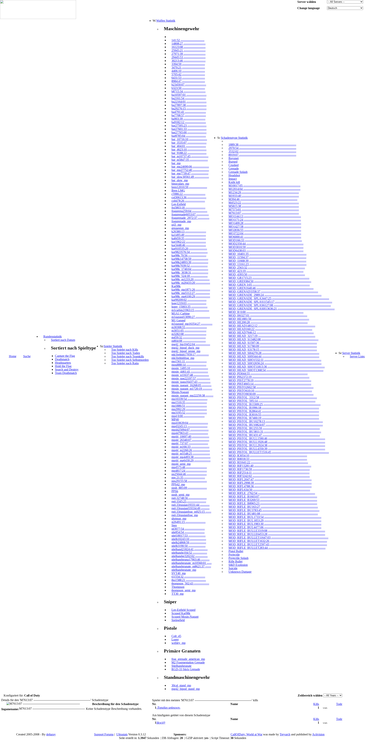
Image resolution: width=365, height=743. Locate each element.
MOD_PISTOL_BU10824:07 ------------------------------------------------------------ (276, 424)
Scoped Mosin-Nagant (184, 616)
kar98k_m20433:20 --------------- (190, 282)
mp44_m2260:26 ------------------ (190, 450)
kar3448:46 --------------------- (188, 245)
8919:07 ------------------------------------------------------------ (262, 154)
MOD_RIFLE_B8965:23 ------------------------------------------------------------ (273, 503)
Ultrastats (122, 734)
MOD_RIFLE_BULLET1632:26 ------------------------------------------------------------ (278, 541)
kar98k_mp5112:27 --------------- (190, 293)
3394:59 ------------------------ (188, 64)
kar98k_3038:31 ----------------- (189, 272)
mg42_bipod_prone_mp (185, 351)
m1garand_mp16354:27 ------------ (191, 323)
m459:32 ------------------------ (188, 337)
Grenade (234, 168)
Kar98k (176, 286)
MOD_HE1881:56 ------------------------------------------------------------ (269, 318)
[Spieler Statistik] (101, 346)
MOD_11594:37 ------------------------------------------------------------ (267, 257)
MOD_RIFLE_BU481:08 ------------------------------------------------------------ (273, 513)
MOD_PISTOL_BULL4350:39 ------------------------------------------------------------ (277, 448)
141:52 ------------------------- (187, 40)
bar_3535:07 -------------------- (188, 142)
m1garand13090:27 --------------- (190, 317)
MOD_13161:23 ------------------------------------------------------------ (267, 264)
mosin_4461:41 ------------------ (189, 371)
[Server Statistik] (340, 352)
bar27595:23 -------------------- (188, 125)
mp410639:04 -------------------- (189, 422)
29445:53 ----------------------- (188, 57)
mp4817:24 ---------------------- (189, 470)
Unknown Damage (240, 571)
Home (12, 356)
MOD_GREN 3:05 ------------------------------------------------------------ (269, 284)
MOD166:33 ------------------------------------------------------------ (265, 240)
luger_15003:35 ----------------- (189, 306)
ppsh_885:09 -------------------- (189, 487)
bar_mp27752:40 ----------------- (190, 170)
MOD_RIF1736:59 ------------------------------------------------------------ (269, 469)
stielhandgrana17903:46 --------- (190, 559)
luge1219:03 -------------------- (188, 303)
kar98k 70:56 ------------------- (188, 255)
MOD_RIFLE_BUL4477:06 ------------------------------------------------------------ (275, 527)
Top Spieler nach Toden (125, 353)
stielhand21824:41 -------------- (189, 549)
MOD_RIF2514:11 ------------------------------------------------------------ (269, 472)
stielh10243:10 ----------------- (188, 539)
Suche (27, 356)
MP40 (175, 419)
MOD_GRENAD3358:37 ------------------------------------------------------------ (273, 291)
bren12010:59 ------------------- (189, 187)
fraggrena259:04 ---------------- (189, 211)
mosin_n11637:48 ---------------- (190, 375)
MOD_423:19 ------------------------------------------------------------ (266, 271)
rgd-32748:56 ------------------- (189, 498)
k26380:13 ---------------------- (188, 231)
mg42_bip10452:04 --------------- (190, 344)
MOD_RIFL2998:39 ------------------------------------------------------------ (270, 482)
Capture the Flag (65, 355)
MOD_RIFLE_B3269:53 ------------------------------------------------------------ (273, 500)
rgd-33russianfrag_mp (184, 515)
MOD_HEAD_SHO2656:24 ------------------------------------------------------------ (275, 363)
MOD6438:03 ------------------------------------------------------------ (266, 250)
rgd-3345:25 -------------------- (188, 501)
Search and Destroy (67, 369)
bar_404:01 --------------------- (188, 146)
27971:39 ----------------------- (188, 53)
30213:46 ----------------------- (188, 60)
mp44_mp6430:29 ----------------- (190, 460)
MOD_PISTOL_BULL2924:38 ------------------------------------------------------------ (277, 445)
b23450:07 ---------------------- (188, 84)
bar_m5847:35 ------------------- (189, 159)
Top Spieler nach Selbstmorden (130, 359)
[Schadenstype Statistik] (218, 137)
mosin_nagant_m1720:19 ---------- (191, 388)
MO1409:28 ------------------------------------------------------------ (265, 223)
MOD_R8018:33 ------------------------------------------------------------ (268, 459)
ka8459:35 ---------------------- (188, 238)
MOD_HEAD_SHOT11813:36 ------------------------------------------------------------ (277, 366)
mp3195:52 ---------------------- (189, 412)
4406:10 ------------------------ (188, 71)
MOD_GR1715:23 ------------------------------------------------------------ (269, 277)
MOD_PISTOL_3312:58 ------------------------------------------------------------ (273, 397)
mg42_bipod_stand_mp (185, 688)
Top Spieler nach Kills (124, 349)
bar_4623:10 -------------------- (188, 149)
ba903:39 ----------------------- (188, 118)
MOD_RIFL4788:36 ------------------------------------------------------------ (270, 486)
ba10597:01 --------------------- (188, 94)
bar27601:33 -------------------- (188, 129)
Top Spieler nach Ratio (125, 363)
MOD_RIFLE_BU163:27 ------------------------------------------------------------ (273, 506)
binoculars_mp (180, 183)
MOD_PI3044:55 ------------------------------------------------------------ (268, 373)
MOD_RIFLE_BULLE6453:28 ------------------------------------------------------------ (277, 534)
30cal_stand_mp (181, 685)
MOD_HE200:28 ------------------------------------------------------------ (268, 322)
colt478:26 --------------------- (188, 200)
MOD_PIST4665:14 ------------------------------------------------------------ (270, 383)
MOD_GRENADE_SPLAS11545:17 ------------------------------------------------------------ (280, 301)
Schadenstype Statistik (234, 137)
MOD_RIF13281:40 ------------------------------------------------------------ (270, 465)
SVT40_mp (178, 573)
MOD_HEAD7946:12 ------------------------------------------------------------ (271, 332)
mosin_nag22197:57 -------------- (190, 378)
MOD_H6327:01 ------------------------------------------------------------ (268, 315)
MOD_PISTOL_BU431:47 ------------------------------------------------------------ (274, 435)
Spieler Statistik (113, 346)
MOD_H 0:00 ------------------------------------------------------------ (266, 312)
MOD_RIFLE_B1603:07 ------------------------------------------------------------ (273, 496)
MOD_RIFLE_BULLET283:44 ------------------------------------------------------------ (277, 547)
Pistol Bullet (236, 551)
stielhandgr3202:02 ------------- (189, 556)
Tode (339, 704)
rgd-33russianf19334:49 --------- (190, 508)
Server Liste (357, 356)
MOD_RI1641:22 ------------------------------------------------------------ (268, 462)
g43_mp (176, 224)
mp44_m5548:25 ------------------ (190, 453)
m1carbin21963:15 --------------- (190, 310)
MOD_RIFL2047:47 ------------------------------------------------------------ (270, 479)
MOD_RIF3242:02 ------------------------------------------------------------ (269, 476)
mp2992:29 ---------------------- (189, 409)
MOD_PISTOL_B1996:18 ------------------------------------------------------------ (274, 407)
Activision (318, 734)
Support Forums (103, 734)
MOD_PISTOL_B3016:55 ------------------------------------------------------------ (274, 414)
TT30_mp (177, 593)
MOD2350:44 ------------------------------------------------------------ (266, 243)
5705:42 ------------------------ (188, 74)
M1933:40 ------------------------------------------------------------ (264, 195)
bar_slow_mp (179, 180)
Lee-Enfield (178, 204)
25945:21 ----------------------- (188, 50)
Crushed (234, 165)
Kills (316, 704)
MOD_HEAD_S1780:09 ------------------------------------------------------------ (273, 346)
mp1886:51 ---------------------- (189, 405)
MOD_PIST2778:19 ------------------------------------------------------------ (270, 380)
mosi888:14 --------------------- (188, 364)
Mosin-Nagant (180, 392)
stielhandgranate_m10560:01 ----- (191, 563)
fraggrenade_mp (181, 221)
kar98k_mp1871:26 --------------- (190, 289)
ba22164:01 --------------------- (188, 101)
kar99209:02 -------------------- (188, 299)
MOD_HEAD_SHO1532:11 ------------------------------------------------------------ (275, 359)
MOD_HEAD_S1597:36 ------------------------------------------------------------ (273, 342)
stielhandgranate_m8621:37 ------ (191, 566)
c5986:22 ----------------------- (188, 194)
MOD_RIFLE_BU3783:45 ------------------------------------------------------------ (274, 510)
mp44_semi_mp (181, 463)
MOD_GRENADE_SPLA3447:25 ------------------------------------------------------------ (279, 298)
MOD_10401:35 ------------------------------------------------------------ (267, 254)
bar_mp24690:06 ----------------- (190, 166)
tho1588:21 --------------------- (188, 580)
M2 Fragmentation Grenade (188, 662)
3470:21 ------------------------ (188, 67)
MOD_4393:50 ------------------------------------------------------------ (267, 274)
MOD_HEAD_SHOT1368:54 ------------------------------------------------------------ (276, 370)
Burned (233, 161)
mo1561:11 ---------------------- (189, 361)
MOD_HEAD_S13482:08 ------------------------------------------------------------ (273, 339)
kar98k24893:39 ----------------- (189, 262)
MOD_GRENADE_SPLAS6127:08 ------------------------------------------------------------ (280, 305)
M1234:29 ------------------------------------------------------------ (264, 192)
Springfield (178, 620)
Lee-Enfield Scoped (183, 609)
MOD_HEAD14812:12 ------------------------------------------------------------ (272, 325)
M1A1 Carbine (180, 313)
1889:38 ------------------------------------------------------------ (262, 144)
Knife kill (234, 182)
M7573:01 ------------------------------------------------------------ (264, 209)
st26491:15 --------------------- (188, 522)
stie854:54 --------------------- (188, 532)
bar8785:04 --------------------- (188, 135)
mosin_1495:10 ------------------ (189, 368)
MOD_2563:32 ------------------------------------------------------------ (267, 267)
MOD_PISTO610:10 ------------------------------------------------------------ (270, 390)
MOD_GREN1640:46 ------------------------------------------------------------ (271, 288)
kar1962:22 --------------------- (188, 241)
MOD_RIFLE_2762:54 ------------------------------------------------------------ (272, 493)
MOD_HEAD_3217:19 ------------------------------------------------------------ (272, 336)
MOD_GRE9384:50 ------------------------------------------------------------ (270, 281)
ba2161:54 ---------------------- (188, 98)
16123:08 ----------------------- (188, 47)
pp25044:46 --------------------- (189, 474)
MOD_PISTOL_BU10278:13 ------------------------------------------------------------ (276, 421)
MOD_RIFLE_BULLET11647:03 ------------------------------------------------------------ (278, 537)
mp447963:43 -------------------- (189, 433)
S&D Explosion (238, 564)
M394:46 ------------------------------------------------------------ (263, 199)
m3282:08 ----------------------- (188, 334)
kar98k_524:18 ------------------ (189, 276)
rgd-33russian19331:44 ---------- (190, 504)
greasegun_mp (180, 228)
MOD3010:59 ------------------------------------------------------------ (266, 247)
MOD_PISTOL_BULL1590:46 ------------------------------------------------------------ (277, 438)
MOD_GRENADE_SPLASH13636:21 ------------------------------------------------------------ (282, 308)
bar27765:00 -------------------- (188, 132)
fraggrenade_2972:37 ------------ (190, 217)
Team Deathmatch (66, 373)
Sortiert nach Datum (63, 340)
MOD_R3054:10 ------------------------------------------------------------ (268, 455)
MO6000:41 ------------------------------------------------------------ (265, 236)
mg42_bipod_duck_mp (185, 347)
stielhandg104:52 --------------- (189, 552)
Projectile (234, 554)
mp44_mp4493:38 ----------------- (190, 457)
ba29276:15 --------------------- (188, 108)
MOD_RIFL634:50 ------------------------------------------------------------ (269, 489)
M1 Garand (178, 320)
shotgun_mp (178, 518)
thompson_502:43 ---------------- (190, 583)
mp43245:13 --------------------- (189, 426)
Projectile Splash (238, 558)
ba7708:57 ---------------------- (188, 115)
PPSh (174, 491)
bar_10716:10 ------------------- (189, 139)
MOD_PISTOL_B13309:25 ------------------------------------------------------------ (275, 404)
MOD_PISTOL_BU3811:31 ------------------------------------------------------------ (275, 431)
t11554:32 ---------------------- (188, 576)
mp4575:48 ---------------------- (189, 467)
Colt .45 (176, 636)
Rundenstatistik (52, 336)
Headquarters (63, 362)
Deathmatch (62, 359)
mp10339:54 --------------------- (189, 399)
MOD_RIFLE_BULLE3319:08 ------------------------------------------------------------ (277, 530)
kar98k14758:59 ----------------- (189, 258)
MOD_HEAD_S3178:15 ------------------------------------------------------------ (273, 349)
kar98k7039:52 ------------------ (189, 265)
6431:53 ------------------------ (188, 77)
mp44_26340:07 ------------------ (190, 440)
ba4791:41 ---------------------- (188, 112)
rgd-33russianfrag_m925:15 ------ (191, 511)
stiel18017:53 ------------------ (188, 535)
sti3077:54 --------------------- (188, 528)
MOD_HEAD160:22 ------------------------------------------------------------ (270, 329)
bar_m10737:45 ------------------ (189, 156)
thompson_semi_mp (183, 590)
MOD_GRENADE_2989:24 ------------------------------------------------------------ (275, 295)
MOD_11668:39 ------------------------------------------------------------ (267, 260)
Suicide (233, 568)
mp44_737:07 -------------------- (189, 443)
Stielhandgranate (181, 665)
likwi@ (160, 722)
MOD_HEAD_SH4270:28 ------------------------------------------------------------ (274, 353)
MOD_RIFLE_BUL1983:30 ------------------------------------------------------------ (275, 523)
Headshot (234, 175)
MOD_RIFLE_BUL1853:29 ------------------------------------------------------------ (275, 520)
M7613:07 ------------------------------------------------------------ (264, 213)
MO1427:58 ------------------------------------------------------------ (265, 226)
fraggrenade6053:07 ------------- (190, 214)
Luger (175, 639)
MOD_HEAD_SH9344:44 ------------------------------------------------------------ (274, 356)
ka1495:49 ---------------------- (188, 235)
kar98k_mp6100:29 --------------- (190, 296)
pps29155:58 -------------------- (189, 481)
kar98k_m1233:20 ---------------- (190, 279)
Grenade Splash (238, 172)
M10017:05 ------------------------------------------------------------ (264, 185)
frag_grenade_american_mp (188, 659)
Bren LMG (178, 190)
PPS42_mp (178, 484)
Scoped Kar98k (180, 613)
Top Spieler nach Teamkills (127, 356)
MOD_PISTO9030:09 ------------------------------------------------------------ (271, 394)
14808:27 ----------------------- (188, 43)
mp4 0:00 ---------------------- (188, 416)
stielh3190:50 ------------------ (188, 545)
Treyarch (285, 734)
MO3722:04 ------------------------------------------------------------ (265, 233)
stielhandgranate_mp (183, 569)
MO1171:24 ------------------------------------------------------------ (265, 219)
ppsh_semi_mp (180, 494)
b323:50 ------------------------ (188, 88)
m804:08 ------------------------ (188, 340)
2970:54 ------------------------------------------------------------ (262, 148)
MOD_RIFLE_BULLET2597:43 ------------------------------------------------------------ (278, 544)
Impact (233, 178)
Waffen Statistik (165, 20)
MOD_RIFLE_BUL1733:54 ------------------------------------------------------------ (275, 517)
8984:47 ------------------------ (188, 81)
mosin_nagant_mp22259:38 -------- (192, 395)
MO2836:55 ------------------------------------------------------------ (265, 230)
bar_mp (176, 163)
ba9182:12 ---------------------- (188, 122)
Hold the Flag (63, 366)
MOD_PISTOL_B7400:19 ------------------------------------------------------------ (274, 418)
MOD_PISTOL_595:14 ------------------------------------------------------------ (272, 400)
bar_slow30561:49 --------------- (190, 176)
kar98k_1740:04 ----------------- (189, 269)
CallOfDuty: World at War (246, 734)
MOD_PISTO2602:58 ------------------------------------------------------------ (271, 387)
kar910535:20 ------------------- (189, 248)
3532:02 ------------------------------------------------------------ (262, 151)
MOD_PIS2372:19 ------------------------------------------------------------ (269, 377)
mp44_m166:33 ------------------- (190, 446)
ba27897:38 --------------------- (188, 105)
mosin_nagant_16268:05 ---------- (191, 385)
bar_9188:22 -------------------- (188, 153)
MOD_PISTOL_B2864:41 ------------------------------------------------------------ (274, 411)
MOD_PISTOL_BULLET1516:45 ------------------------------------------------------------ (279, 452)
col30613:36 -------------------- (188, 197)
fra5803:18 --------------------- (188, 207)
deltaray (51, 734)
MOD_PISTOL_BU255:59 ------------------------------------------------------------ (274, 428)
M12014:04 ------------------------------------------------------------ (264, 189)
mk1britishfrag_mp (182, 358)
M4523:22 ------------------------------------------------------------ (264, 202)
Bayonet (234, 158)
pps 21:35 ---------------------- (188, 477)
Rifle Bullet (235, 561)
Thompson (177, 586)
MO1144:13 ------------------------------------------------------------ (265, 216)
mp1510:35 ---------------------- (189, 402)
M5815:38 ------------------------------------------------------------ (264, 206)
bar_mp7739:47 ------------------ (189, 173)
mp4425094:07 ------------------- (190, 429)
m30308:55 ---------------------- (189, 327)
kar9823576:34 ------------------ (189, 252)
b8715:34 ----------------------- (188, 91)
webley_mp (178, 642)
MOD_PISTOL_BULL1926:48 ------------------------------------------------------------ (277, 441)
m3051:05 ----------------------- (188, 330)
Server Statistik (351, 353)
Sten (174, 525)
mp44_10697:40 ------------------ (190, 436)
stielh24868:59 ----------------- (188, 542)
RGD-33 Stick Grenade (185, 669)
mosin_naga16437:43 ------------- (190, 381)
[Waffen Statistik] (154, 20)
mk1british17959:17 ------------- (190, 354)
